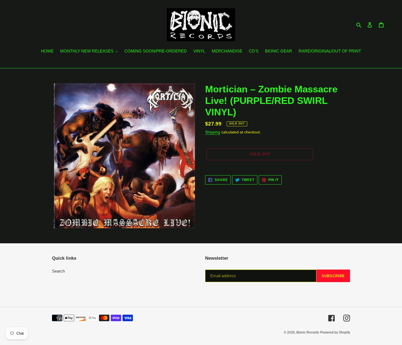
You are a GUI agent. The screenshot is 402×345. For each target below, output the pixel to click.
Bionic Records (307, 332)
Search (58, 271)
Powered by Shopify (335, 332)
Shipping (212, 132)
